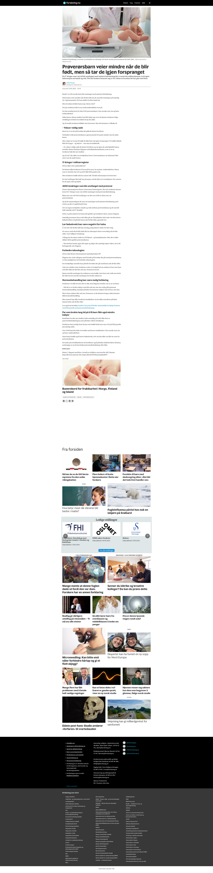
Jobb (143, 3)
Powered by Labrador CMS (106, 869)
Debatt (125, 3)
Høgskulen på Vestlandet (72, 835)
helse (79, 397)
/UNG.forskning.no (132, 750)
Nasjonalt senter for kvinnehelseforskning (107, 821)
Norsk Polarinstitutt (101, 846)
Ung (131, 3)
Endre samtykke (71, 786)
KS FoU (67, 842)
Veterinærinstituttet (131, 856)
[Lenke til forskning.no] (91, 2)
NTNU (97, 807)
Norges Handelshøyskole (102, 836)
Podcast (137, 3)
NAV (66, 853)
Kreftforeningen (69, 845)
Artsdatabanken (69, 801)
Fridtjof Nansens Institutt (72, 821)
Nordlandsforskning (101, 832)
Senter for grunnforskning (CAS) (134, 812)
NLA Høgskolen (100, 796)
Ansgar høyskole (70, 796)
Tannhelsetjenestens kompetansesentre (137, 830)
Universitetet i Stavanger (132, 847)
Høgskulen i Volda (70, 833)
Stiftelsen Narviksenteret (132, 823)
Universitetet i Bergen (132, 840)
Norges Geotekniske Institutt (103, 834)
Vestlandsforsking (131, 854)
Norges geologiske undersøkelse (104, 841)
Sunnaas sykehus (130, 826)
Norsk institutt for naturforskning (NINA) (107, 855)
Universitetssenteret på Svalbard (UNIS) (136, 852)
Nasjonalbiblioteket (101, 809)
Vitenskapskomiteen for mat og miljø (136, 861)
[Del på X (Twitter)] (66, 401)
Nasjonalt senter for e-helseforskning (106, 818)
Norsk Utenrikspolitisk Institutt (104, 853)
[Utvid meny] (150, 3)
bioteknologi (89, 397)
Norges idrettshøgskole (102, 843)
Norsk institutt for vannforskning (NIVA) (106, 858)
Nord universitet (100, 829)
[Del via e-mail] (72, 401)
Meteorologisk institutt (71, 851)
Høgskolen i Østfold (70, 830)
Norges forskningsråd (102, 839)
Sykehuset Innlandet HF (132, 828)
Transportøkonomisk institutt (134, 833)
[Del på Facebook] (63, 401)
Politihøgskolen (130, 796)
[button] (65, 536)
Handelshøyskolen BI (71, 823)
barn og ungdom (69, 397)
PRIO (127, 799)
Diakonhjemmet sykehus (72, 803)
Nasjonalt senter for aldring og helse (105, 816)
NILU (66, 862)
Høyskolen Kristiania (71, 837)
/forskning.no (131, 746)
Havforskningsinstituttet (72, 826)
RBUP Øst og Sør (130, 801)
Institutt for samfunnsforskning (74, 840)
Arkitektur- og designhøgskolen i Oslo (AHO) (77, 799)
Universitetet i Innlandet (132, 842)
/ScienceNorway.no (132, 753)
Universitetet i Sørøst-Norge (133, 849)
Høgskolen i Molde (70, 828)
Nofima (98, 827)
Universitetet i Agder (131, 837)
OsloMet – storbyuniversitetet (104, 860)
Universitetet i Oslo (131, 845)
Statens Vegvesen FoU (132, 821)
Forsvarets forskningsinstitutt (73, 816)
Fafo (66, 810)
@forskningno (131, 743)
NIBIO (67, 856)
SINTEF (128, 810)
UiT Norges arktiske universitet (134, 835)
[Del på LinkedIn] (69, 401)
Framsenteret (69, 819)
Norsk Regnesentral (101, 848)
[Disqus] (106, 424)
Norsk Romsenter (100, 850)
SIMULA (128, 808)
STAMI (127, 819)
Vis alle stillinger (106, 550)
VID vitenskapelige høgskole (133, 859)
